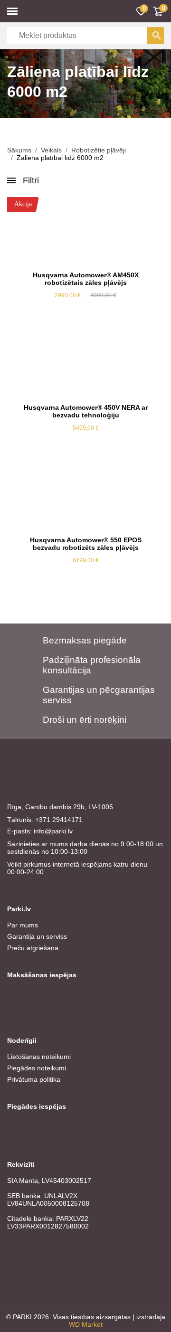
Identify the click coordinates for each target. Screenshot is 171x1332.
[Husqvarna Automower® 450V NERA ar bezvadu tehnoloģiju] (85, 363)
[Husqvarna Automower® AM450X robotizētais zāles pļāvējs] (85, 231)
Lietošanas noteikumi (39, 1056)
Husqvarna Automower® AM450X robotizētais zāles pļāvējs (86, 278)
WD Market (86, 1324)
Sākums (19, 150)
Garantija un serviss (37, 936)
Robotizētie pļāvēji (98, 150)
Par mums (22, 925)
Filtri (31, 180)
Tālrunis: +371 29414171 (45, 819)
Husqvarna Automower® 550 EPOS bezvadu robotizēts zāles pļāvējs (86, 543)
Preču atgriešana (32, 948)
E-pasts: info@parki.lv (40, 831)
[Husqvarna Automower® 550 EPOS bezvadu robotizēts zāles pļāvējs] (85, 496)
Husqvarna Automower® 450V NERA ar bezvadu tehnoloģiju (86, 411)
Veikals (51, 150)
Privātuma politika (33, 1079)
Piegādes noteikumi (36, 1068)
